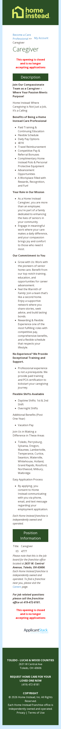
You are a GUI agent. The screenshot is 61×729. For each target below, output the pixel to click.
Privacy (21, 712)
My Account (41, 38)
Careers (17, 587)
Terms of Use (36, 712)
